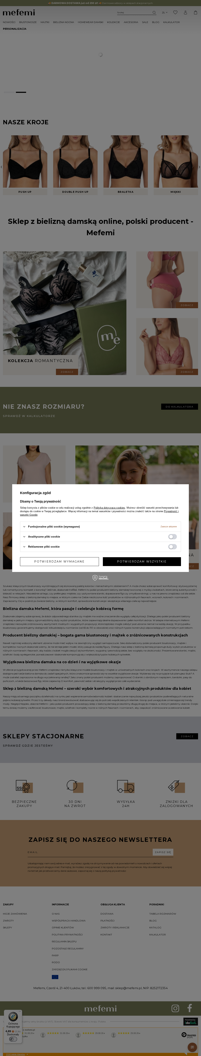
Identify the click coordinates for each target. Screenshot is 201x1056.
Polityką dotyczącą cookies (109, 507)
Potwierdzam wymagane (59, 561)
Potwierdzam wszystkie (142, 561)
